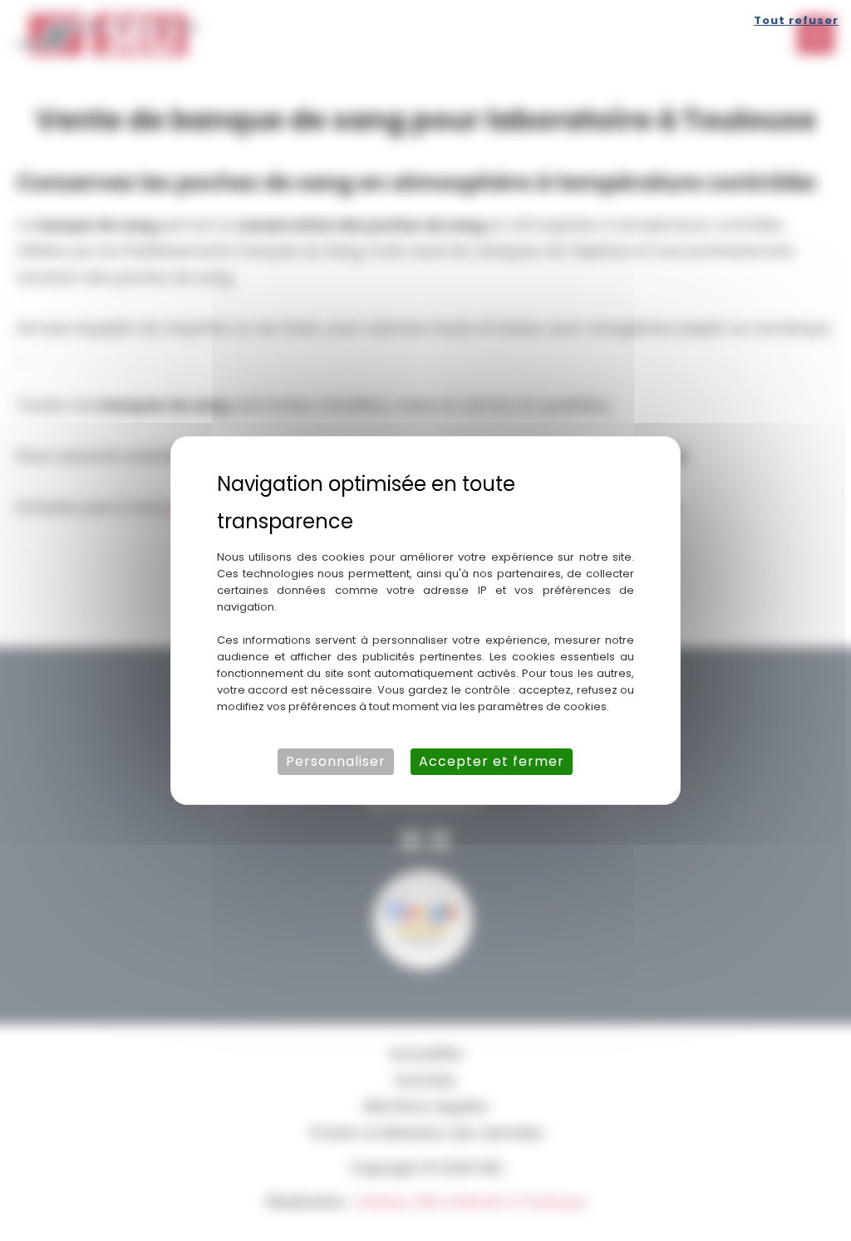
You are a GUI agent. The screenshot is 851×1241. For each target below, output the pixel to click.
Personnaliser (336, 761)
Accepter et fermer (491, 761)
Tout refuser (796, 20)
